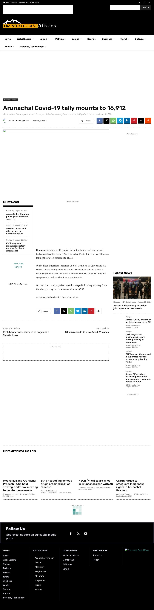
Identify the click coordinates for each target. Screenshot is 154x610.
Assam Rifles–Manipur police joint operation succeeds (17, 216)
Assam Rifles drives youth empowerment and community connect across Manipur (138, 378)
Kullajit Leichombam (49, 493)
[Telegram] (120, 121)
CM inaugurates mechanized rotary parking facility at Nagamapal (15, 247)
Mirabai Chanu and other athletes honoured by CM (16, 231)
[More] (98, 311)
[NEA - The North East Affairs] (138, 557)
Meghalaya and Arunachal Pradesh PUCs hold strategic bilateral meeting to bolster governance (20, 485)
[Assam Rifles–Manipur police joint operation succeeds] (132, 288)
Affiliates (67, 564)
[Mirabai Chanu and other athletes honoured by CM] (118, 321)
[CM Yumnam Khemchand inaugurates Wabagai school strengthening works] (118, 355)
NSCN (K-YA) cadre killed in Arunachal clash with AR (96, 482)
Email (66, 569)
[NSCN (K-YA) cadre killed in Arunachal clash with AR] (96, 465)
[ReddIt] (148, 121)
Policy (96, 559)
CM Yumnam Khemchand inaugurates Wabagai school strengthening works (138, 358)
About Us (97, 555)
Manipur (9, 211)
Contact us (68, 559)
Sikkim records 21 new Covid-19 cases (87, 332)
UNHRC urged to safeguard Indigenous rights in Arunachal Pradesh (130, 485)
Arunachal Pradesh (10, 100)
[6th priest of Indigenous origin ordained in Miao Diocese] (58, 465)
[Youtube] (148, 2)
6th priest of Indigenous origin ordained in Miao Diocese (56, 484)
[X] (144, 2)
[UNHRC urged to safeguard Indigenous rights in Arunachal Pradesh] (133, 465)
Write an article (71, 555)
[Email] (141, 121)
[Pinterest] (134, 121)
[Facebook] (139, 2)
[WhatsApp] (113, 121)
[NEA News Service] (5, 120)
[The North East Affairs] (77, 23)
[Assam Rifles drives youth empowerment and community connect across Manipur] (118, 375)
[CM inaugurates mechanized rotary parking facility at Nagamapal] (118, 336)
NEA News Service (20, 121)
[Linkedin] (127, 121)
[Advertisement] (38, 9)
